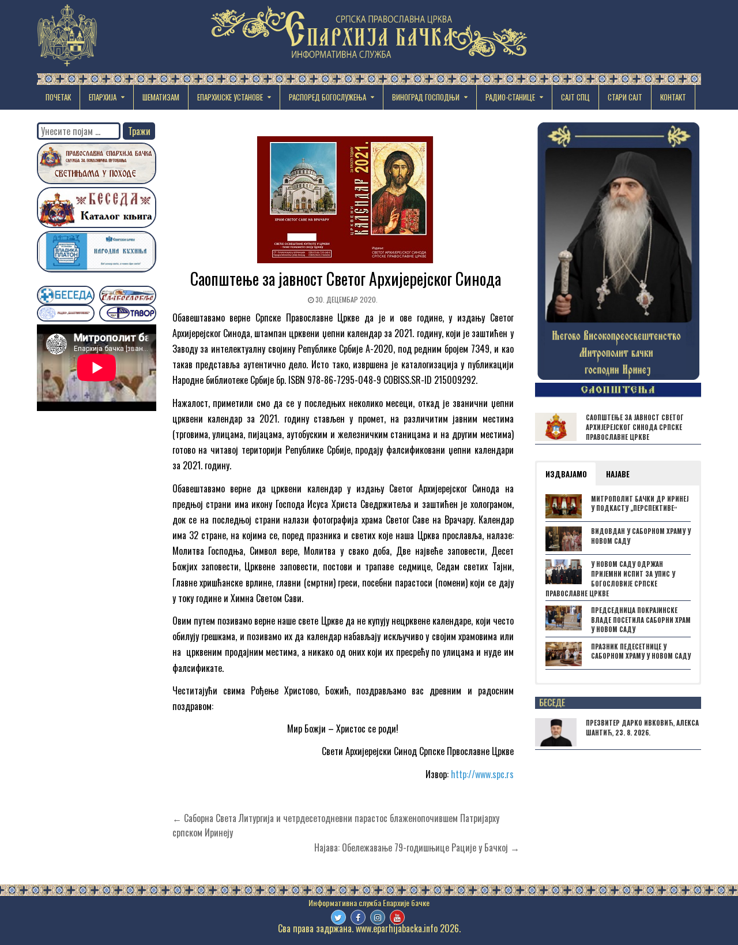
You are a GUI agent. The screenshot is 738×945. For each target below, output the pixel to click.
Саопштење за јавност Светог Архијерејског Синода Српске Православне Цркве (635, 427)
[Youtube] (397, 917)
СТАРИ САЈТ (625, 97)
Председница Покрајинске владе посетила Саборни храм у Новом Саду (641, 620)
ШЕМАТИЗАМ (160, 97)
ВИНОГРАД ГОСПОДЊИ (426, 97)
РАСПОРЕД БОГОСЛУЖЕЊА (327, 97)
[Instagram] (377, 917)
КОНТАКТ (673, 97)
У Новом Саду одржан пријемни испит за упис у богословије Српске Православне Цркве (610, 578)
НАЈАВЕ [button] (618, 474)
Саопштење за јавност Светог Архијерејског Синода (345, 278)
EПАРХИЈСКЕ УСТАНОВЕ (230, 97)
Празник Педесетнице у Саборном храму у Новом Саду (641, 651)
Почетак (58, 97)
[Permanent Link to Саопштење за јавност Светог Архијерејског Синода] (345, 199)
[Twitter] (338, 917)
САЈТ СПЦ (575, 97)
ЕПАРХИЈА (102, 97)
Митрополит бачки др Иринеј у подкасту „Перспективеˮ (639, 503)
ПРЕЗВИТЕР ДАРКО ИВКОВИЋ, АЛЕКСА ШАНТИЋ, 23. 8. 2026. (642, 727)
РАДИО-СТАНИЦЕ (510, 97)
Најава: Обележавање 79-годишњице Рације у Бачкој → (416, 847)
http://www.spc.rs (482, 774)
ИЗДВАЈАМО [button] (566, 474)
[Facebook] (358, 917)
